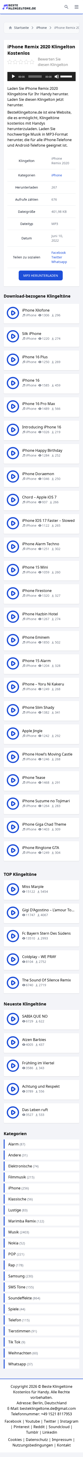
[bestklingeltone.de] (20, 7)
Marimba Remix (22, 1221)
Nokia (13, 1243)
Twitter (56, 257)
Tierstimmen (19, 1331)
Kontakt (64, 1445)
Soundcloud (59, 1426)
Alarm (13, 1144)
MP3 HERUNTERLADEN (40, 275)
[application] (41, 76)
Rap (11, 1265)
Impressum (62, 1439)
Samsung (16, 1276)
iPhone (41, 27)
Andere (14, 1155)
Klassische (17, 1199)
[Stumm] (56, 76)
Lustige (14, 1210)
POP (12, 1254)
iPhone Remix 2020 (60, 160)
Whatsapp (59, 262)
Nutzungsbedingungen (32, 1445)
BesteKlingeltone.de (24, 112)
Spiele (13, 1309)
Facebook (58, 252)
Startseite (21, 27)
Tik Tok (14, 1342)
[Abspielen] (13, 76)
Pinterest (22, 1426)
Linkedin (49, 1432)
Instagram (69, 1421)
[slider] (66, 76)
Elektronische (20, 1166)
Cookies (15, 1439)
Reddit (39, 1426)
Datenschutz (37, 1439)
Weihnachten (19, 1353)
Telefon (14, 1320)
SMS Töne (16, 1287)
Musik (13, 1232)
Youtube (32, 1421)
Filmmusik (17, 1177)
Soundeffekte (20, 1298)
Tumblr (32, 1432)
